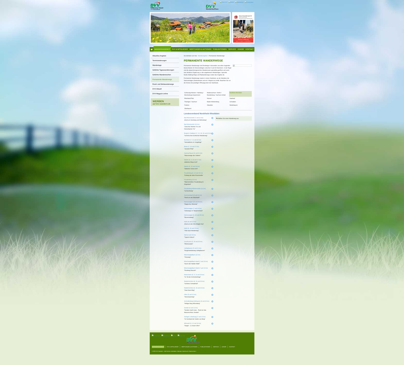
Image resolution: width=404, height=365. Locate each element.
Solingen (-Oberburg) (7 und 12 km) (194, 316)
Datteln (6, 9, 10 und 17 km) (192, 160)
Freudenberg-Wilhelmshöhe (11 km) (195, 188)
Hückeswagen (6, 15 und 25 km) (194, 215)
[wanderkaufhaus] (243, 27)
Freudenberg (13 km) (190, 179)
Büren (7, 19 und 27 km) (191, 146)
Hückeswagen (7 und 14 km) (192, 208)
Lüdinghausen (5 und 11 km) (192, 248)
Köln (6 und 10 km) (190, 235)
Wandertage (156, 65)
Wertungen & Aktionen (200, 49)
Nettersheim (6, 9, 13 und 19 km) (194, 274)
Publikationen (220, 49)
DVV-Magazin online (160, 94)
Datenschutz (192, 351)
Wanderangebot (162, 49)
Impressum (185, 351)
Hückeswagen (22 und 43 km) (193, 202)
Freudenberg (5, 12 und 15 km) (193, 173)
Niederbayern (234, 105)
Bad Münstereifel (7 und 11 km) (193, 117)
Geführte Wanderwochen (161, 75)
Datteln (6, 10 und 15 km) (192, 166)
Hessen (209, 98)
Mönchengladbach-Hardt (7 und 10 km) (196, 261)
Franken (186, 105)
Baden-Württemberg (213, 101)
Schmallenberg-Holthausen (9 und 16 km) (196, 301)
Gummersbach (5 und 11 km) (193, 195)
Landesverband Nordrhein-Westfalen (201, 113)
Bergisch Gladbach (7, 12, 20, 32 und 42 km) (197, 133)
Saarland (232, 98)
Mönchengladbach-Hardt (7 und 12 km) (196, 268)
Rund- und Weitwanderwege (163, 84)
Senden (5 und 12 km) (191, 308)
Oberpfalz (210, 105)
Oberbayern (187, 108)
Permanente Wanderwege (162, 79)
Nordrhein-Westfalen (236, 92)
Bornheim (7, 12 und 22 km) (192, 140)
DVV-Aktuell (157, 89)
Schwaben (233, 101)
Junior (241, 49)
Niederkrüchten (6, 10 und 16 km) (194, 288)
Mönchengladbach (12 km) (192, 255)
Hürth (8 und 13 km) (190, 221)
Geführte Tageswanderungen (163, 70)
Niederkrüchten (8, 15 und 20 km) (194, 281)
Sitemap (179, 351)
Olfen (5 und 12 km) (190, 294)
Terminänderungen (159, 60)
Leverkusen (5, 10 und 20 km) (193, 241)
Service (232, 49)
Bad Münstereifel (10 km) (191, 124)
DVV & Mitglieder (180, 49)
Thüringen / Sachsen (190, 101)
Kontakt (250, 49)
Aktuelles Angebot (159, 56)
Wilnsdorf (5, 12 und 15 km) (192, 323)
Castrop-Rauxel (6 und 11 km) (193, 153)
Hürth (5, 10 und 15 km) (191, 228)
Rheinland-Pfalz (189, 98)
